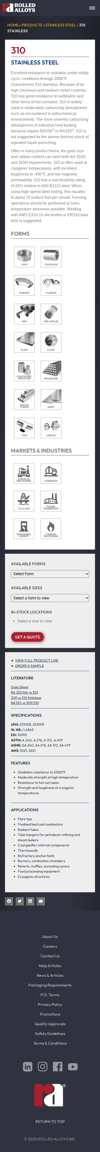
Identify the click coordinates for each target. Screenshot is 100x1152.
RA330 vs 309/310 (25, 703)
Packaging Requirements (50, 985)
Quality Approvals (50, 1023)
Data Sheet (19, 687)
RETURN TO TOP (50, 1121)
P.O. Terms (50, 994)
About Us (50, 936)
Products (32, 25)
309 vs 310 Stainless (26, 698)
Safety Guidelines (50, 1033)
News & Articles (50, 975)
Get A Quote (27, 637)
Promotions (50, 1014)
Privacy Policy (50, 1004)
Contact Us (50, 955)
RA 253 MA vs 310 (24, 692)
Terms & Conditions (50, 1043)
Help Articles (50, 965)
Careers (50, 946)
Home (12, 25)
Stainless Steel (60, 25)
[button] (9, 901)
